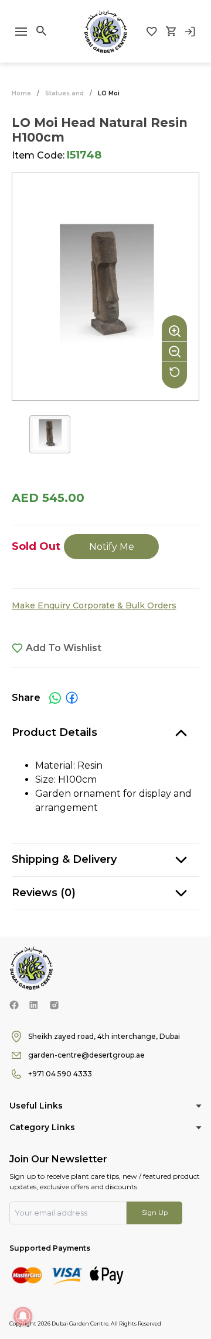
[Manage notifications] (22, 1316)
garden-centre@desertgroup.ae (86, 1055)
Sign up (155, 1213)
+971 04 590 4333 (60, 1073)
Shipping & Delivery (64, 859)
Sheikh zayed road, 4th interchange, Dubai (104, 1036)
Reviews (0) (44, 892)
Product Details (54, 732)
